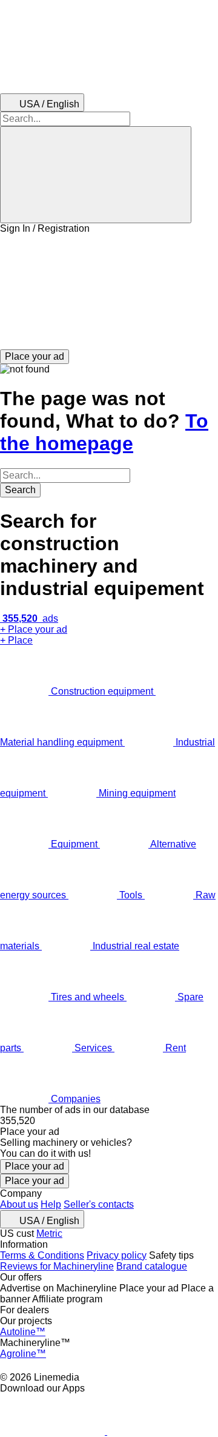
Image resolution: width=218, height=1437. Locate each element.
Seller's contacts (99, 1204)
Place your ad (34, 1166)
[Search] (95, 174)
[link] (109, 1121)
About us (19, 1204)
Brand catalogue (151, 1266)
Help (51, 1204)
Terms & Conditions (42, 1255)
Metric (49, 1233)
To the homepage (104, 432)
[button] (109, 291)
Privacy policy (117, 1255)
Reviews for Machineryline (57, 1266)
